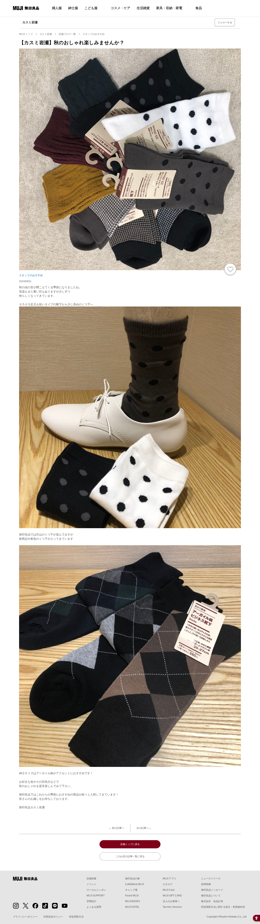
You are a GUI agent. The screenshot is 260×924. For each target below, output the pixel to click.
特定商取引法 (76, 916)
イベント (91, 884)
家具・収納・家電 (169, 8)
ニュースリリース (211, 878)
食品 (198, 8)
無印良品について (211, 895)
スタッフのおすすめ (31, 275)
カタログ (167, 884)
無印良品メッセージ (212, 889)
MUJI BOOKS (132, 901)
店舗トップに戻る (130, 844)
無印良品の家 (132, 878)
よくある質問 (94, 907)
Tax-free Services (172, 907)
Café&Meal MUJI (134, 884)
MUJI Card (168, 889)
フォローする (225, 22)
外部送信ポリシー (53, 916)
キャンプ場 (131, 889)
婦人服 (57, 8)
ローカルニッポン (96, 889)
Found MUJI (132, 895)
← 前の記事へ (116, 828)
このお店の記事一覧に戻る (130, 856)
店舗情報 (91, 878)
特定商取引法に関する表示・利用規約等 (223, 907)
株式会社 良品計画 (212, 901)
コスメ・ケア (120, 8)
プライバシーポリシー (25, 916)
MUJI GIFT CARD (172, 895)
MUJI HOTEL (132, 907)
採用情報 (206, 884)
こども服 (91, 8)
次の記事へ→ (143, 828)
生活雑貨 (143, 8)
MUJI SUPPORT (96, 895)
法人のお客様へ (171, 901)
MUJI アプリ (169, 878)
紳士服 (73, 8)
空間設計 (91, 901)
